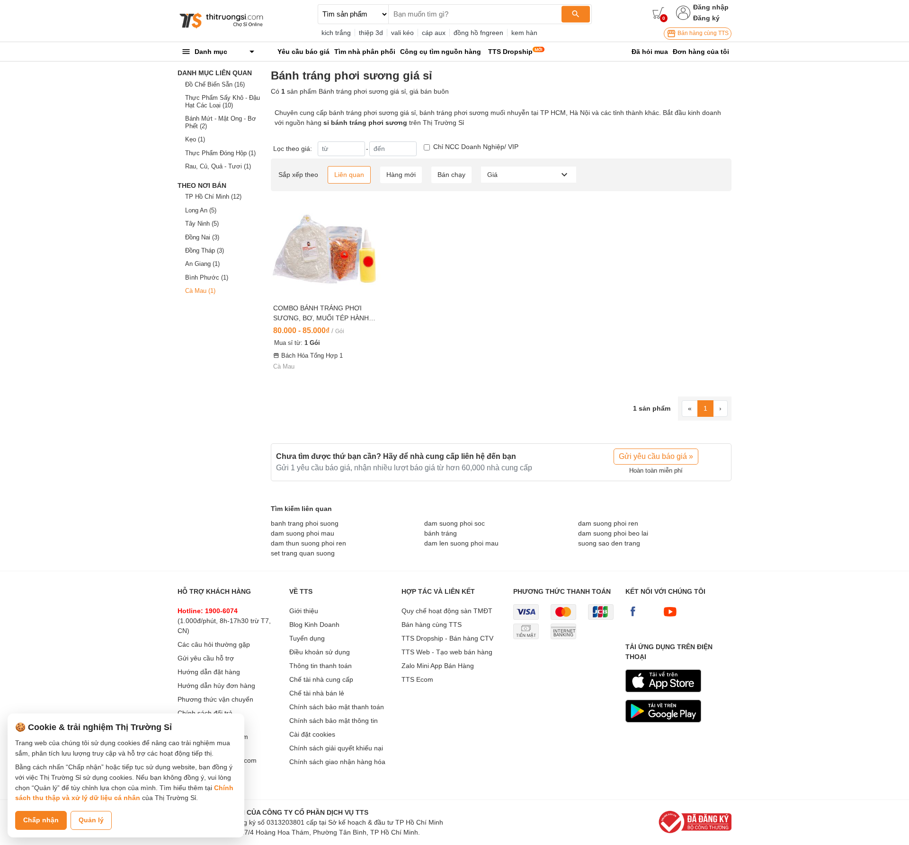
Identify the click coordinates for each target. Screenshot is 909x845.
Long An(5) (200, 210)
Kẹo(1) (195, 139)
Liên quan (349, 174)
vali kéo (402, 32)
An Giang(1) (202, 263)
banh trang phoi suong (305, 523)
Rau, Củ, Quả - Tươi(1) (218, 166)
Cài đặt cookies (312, 734)
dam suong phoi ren (608, 523)
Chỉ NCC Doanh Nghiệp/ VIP (475, 146)
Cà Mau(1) (200, 290)
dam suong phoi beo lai (613, 533)
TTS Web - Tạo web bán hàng (446, 652)
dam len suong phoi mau (461, 543)
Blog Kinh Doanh (314, 624)
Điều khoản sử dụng (319, 652)
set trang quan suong (303, 553)
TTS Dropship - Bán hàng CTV (447, 638)
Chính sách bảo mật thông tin (333, 720)
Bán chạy (451, 174)
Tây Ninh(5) (202, 223)
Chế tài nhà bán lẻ (316, 693)
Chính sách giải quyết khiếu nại (336, 748)
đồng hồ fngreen (478, 32)
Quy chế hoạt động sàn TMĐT (446, 611)
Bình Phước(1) (206, 277)
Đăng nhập (711, 7)
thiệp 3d (371, 32)
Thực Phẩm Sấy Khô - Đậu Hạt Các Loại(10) (222, 101)
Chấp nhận (41, 820)
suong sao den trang (609, 543)
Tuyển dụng (307, 638)
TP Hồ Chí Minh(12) (213, 196)
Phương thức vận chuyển (215, 699)
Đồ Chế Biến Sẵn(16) (215, 84)
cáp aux (434, 32)
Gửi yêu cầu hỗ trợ (206, 658)
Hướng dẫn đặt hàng (209, 672)
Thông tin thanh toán (320, 665)
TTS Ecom (417, 679)
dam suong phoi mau (302, 533)
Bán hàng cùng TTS (702, 33)
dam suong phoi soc (454, 523)
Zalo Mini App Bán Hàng (437, 665)
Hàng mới (401, 174)
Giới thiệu (303, 611)
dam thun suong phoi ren (308, 543)
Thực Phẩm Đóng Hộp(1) (220, 153)
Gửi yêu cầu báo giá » (656, 456)
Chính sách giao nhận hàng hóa (337, 762)
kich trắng (336, 32)
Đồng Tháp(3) (204, 250)
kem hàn (524, 32)
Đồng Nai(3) (202, 237)
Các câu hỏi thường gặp (214, 644)
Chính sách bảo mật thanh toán (336, 707)
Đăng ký (706, 18)
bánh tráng (440, 533)
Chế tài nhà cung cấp (321, 679)
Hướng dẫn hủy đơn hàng (216, 685)
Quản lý (91, 820)
